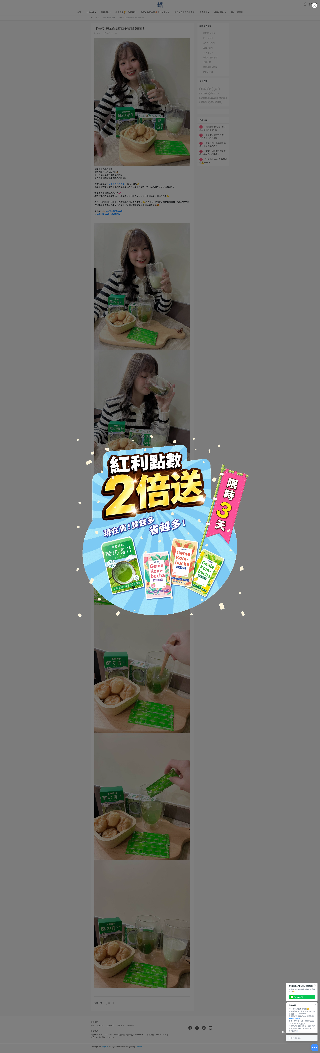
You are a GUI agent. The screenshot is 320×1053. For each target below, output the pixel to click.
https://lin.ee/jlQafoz (296, 1018)
